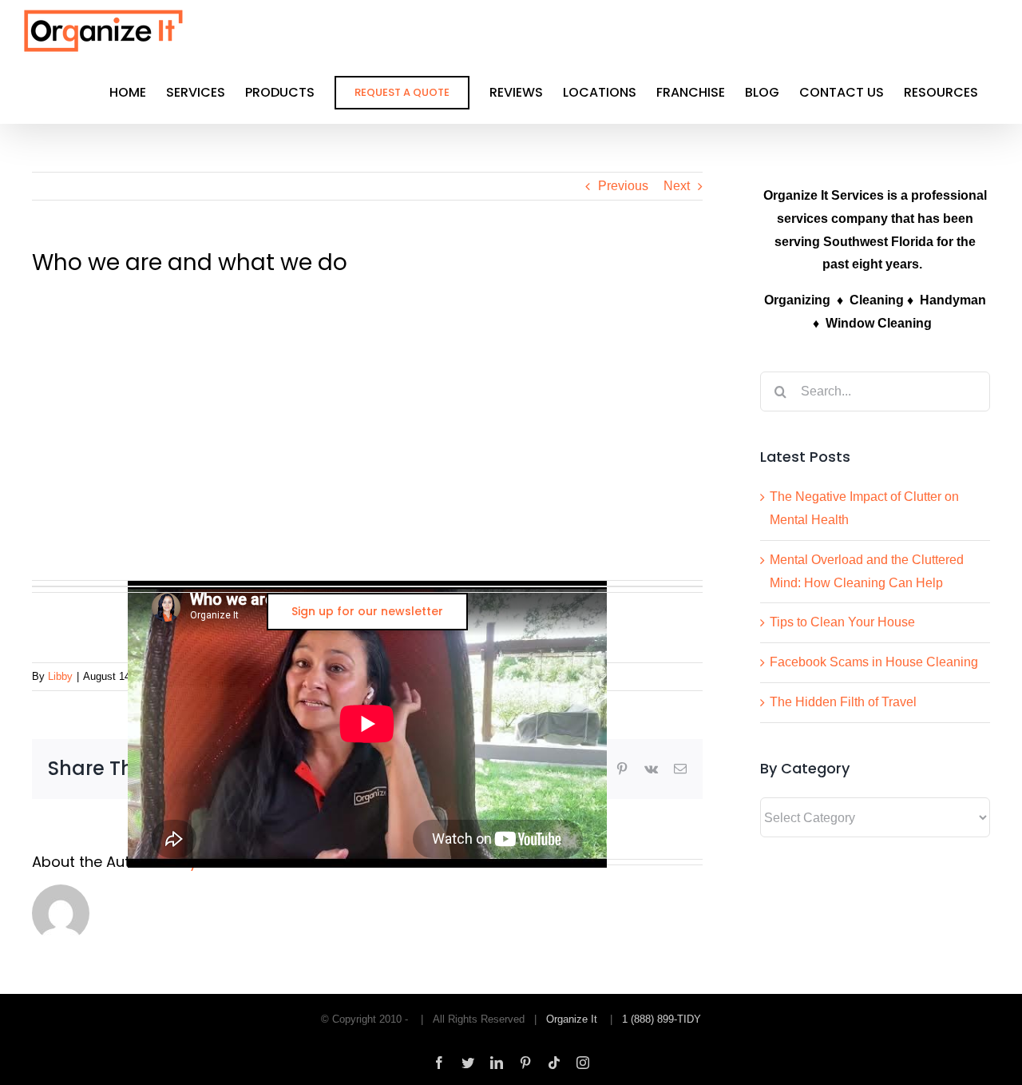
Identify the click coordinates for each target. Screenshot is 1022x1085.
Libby (60, 676)
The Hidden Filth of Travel (843, 702)
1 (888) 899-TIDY (661, 1019)
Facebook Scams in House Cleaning (874, 662)
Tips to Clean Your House (842, 622)
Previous (623, 186)
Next (677, 186)
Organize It (571, 1019)
